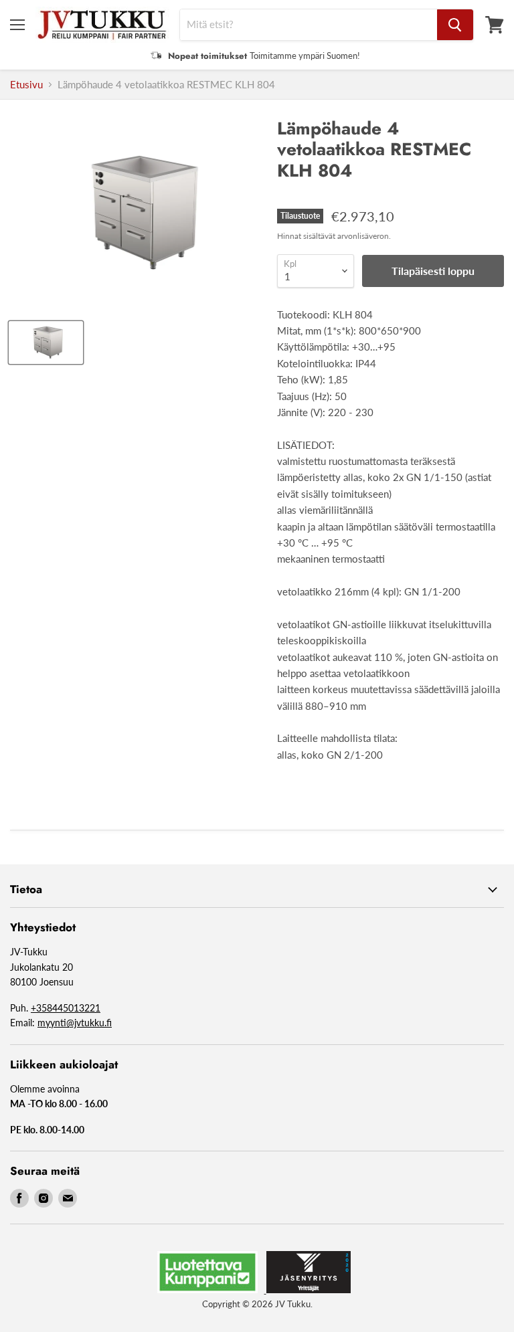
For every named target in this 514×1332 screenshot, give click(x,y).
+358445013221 (65, 1008)
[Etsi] (455, 24)
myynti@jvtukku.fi (74, 1022)
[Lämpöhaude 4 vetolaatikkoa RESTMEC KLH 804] (46, 342)
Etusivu (26, 84)
